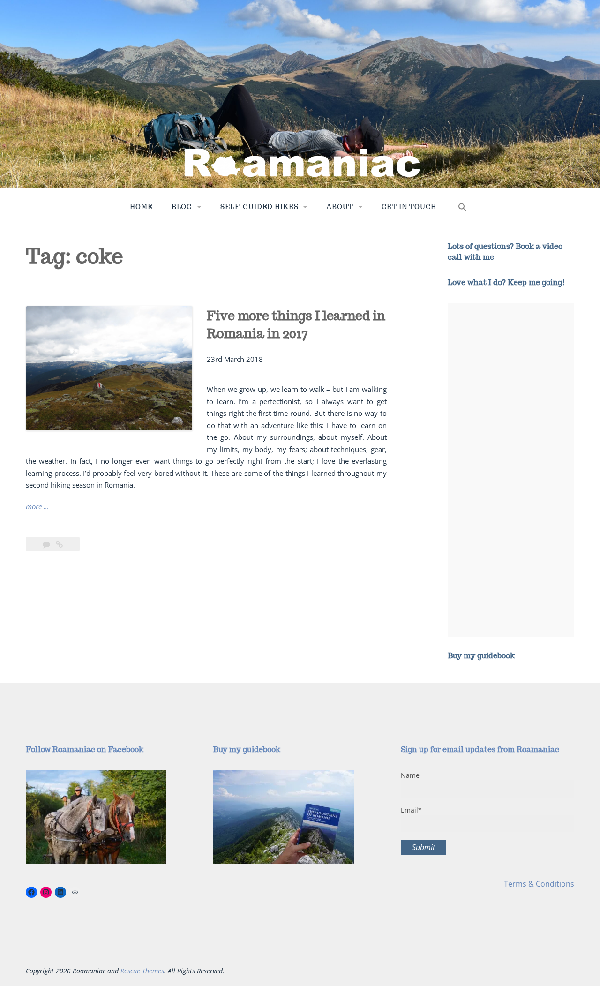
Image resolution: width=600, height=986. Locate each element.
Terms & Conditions (539, 884)
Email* (411, 809)
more (37, 507)
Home (141, 207)
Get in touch (409, 207)
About (339, 207)
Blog (182, 207)
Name (410, 775)
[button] (463, 210)
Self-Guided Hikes (259, 207)
